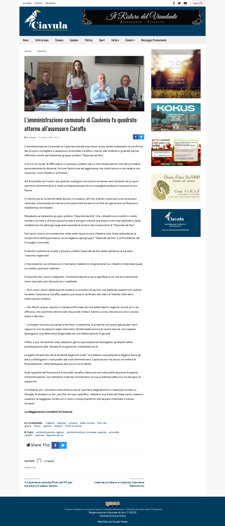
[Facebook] (174, 3)
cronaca (72, 423)
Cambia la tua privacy (112, 515)
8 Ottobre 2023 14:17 (49, 137)
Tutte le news (42, 40)
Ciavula (129, 40)
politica (58, 426)
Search (196, 3)
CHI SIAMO (27, 3)
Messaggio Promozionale (153, 40)
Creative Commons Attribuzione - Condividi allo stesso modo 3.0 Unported (128, 509)
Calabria (49, 423)
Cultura (115, 40)
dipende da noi (54, 435)
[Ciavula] (47, 21)
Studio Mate (120, 521)
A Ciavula (31, 137)
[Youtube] (185, 3)
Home (25, 40)
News (37, 426)
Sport (102, 40)
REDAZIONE (50, 3)
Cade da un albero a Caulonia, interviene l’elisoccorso (119, 484)
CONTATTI (38, 3)
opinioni (47, 426)
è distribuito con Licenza (113, 509)
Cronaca (59, 40)
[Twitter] (179, 3)
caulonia (61, 423)
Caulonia (74, 40)
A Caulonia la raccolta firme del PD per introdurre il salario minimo (48, 484)
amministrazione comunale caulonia (86, 432)
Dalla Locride (87, 423)
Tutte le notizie (73, 426)
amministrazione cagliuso (50, 432)
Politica (89, 40)
